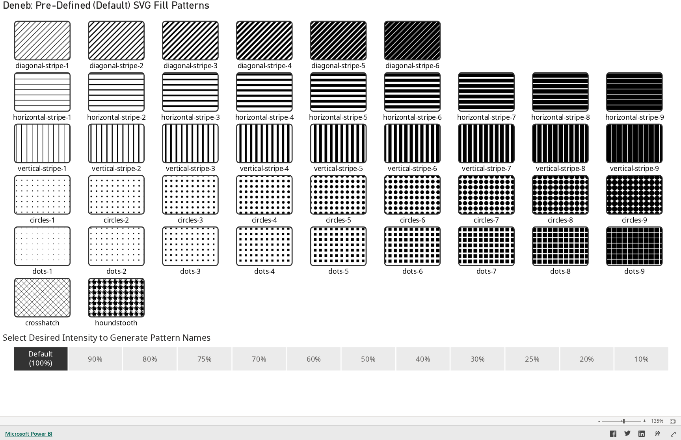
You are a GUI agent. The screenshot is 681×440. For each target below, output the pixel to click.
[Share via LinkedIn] (641, 435)
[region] (340, 191)
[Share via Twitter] (627, 435)
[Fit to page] (671, 421)
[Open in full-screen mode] (673, 434)
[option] (40, 358)
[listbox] (340, 358)
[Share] (657, 434)
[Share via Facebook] (613, 435)
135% (657, 421)
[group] (340, 168)
